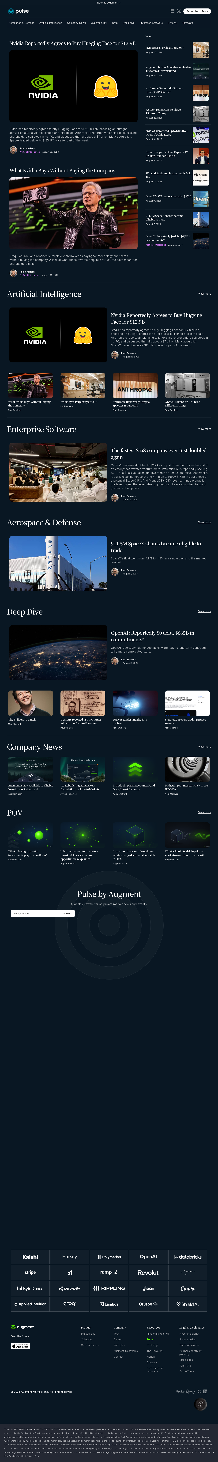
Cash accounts (90, 1345)
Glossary (152, 1362)
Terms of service (189, 1345)
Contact (118, 1356)
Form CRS (185, 1365)
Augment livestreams (126, 1350)
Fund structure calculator (155, 1370)
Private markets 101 (158, 1333)
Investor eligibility (189, 1333)
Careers (118, 1339)
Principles (119, 1345)
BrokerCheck (186, 1371)
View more (204, 293)
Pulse (150, 1339)
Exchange (152, 1345)
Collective (86, 1339)
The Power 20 (155, 1350)
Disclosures (186, 1359)
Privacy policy (187, 1339)
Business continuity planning (190, 1352)
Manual (151, 1356)
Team (117, 1333)
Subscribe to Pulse (197, 11)
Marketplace (88, 1333)
